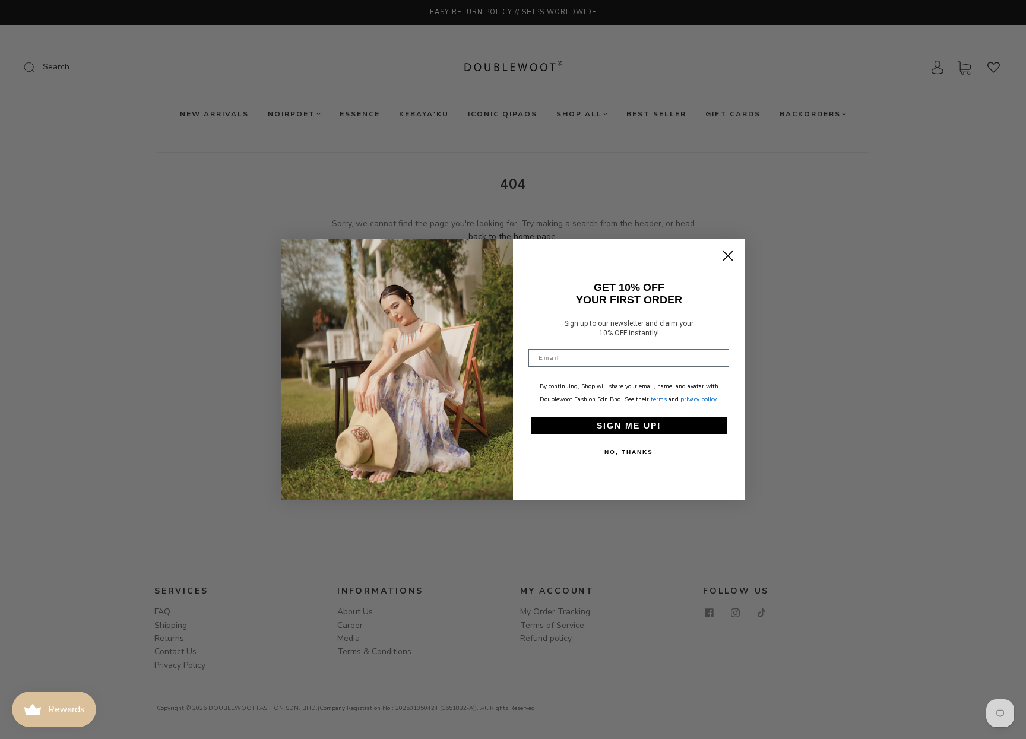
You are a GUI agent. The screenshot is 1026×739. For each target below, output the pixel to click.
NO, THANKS (628, 452)
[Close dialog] (728, 256)
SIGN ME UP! (629, 425)
